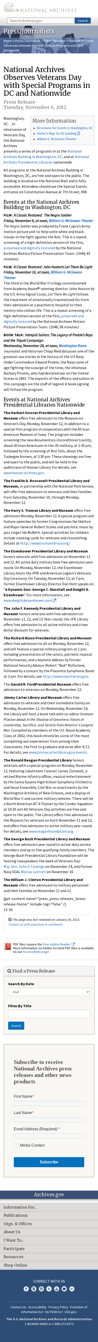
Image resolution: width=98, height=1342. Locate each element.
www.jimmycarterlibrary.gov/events (58, 752)
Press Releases (55, 41)
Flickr (72, 1289)
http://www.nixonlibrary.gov (65, 676)
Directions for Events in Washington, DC (65, 128)
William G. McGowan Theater (57, 139)
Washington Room (73, 345)
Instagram (41, 1289)
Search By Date (21, 983)
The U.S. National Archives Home (40, 8)
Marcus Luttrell (33, 871)
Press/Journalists (27, 41)
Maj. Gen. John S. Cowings (24, 866)
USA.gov (71, 1312)
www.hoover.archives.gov (24, 472)
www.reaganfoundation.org (51, 831)
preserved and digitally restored (29, 247)
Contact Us (18, 1307)
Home (8, 41)
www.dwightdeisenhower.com (28, 600)
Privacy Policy (58, 1307)
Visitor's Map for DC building (56, 133)
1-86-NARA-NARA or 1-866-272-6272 (49, 1324)
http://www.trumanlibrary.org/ (45, 543)
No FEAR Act (54, 1312)
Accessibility (37, 1307)
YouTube (56, 1289)
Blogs (64, 1289)
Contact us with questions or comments (36, 924)
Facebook (26, 1289)
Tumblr (49, 1289)
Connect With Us (49, 1281)
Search (83, 20)
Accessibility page (36, 952)
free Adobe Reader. (57, 944)
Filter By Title (19, 1005)
